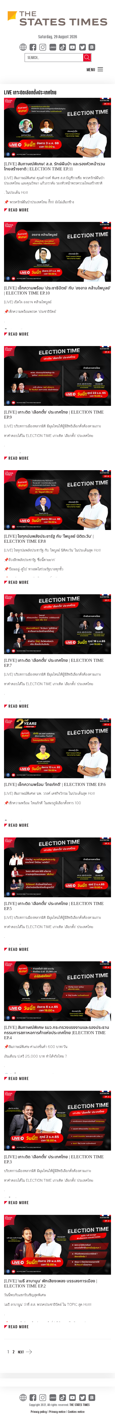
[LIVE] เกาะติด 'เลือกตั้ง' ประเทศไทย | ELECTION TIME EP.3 (54, 1159)
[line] (53, 46)
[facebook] (34, 46)
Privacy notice (57, 1411)
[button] (95, 69)
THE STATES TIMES (80, 1405)
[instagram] (43, 46)
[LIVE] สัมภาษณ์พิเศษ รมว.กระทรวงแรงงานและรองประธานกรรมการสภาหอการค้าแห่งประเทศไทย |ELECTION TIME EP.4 (56, 1032)
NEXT (21, 1352)
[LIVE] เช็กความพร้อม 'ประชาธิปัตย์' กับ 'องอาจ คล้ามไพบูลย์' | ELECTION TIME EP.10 (57, 290)
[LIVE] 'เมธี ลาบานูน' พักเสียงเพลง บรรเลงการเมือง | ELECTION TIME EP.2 (50, 1283)
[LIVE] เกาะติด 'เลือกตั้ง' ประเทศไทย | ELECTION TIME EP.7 (54, 663)
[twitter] (82, 46)
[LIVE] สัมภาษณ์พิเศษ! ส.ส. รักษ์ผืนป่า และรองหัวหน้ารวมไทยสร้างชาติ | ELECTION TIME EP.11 (54, 166)
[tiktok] (63, 46)
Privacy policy (39, 1411)
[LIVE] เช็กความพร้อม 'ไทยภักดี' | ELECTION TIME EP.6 (55, 784)
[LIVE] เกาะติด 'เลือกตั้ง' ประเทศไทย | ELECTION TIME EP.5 (54, 906)
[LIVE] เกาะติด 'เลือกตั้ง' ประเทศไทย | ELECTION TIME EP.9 (54, 414)
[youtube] (73, 46)
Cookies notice (76, 1411)
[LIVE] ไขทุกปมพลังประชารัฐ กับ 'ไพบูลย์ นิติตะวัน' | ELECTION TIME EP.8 (49, 539)
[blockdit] (91, 46)
